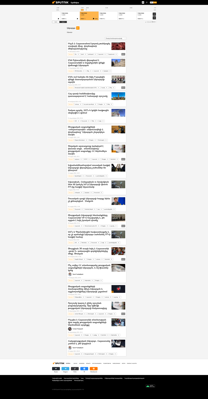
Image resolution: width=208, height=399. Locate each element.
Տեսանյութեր (116, 363)
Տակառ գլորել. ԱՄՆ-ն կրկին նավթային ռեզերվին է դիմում (88, 111)
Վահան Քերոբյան (79, 313)
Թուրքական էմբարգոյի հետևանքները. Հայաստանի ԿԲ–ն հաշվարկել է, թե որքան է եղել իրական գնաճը (88, 218)
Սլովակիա (87, 192)
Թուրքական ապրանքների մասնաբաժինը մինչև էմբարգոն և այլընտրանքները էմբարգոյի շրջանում (87, 289)
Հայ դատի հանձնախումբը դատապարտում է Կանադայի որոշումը (88, 94)
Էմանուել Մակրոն (89, 209)
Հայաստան (100, 54)
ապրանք (112, 226)
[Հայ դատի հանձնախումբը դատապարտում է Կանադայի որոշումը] (118, 96)
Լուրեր (63, 15)
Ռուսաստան (84, 121)
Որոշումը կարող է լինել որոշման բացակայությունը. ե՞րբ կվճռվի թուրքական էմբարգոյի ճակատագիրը (87, 306)
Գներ (93, 121)
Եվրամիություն (78, 176)
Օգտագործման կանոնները (71, 378)
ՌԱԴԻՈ (85, 159)
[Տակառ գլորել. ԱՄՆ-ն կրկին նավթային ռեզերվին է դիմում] (118, 113)
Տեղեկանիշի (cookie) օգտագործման (62, 380)
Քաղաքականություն (89, 354)
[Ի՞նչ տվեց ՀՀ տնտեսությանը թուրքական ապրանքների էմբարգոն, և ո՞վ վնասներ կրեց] (118, 268)
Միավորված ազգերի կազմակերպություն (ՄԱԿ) (86, 87)
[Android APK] (150, 386)
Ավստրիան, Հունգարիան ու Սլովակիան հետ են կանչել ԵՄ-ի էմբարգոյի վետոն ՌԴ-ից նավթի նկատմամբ (88, 184)
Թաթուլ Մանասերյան (80, 140)
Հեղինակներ (88, 280)
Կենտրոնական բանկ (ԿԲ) (91, 226)
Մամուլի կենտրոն (132, 363)
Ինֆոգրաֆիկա (78, 297)
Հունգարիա (77, 192)
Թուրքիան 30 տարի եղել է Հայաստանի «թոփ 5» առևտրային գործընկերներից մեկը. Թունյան (88, 251)
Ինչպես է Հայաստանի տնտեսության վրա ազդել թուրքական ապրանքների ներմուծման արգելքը (87, 322)
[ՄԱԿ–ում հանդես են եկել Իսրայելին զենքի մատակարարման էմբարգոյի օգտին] (118, 79)
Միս (76, 54)
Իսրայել (103, 87)
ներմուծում (113, 159)
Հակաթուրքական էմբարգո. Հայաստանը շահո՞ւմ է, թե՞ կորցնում (89, 342)
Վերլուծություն (97, 363)
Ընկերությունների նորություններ (113, 378)
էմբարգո (71, 28)
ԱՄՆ (76, 121)
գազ (99, 209)
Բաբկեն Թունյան (79, 259)
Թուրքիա (100, 104)
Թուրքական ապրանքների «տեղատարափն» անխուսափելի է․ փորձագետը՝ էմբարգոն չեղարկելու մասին (86, 131)
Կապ (82, 378)
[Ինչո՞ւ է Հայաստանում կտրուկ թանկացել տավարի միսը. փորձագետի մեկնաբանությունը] (118, 46)
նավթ (100, 121)
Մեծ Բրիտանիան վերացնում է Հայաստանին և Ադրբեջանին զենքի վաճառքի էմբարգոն (86, 63)
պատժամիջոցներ (100, 176)
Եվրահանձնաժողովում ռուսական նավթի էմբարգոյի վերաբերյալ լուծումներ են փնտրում (89, 168)
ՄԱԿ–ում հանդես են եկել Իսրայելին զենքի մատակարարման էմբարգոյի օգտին (86, 79)
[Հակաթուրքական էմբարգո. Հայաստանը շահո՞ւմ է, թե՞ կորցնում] (118, 343)
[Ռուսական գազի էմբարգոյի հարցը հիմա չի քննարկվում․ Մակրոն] (118, 201)
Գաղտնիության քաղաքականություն (134, 378)
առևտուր (98, 259)
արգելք (95, 335)
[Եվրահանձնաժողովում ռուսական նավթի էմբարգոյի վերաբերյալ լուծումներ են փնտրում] (118, 168)
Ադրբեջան (106, 71)
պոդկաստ (77, 159)
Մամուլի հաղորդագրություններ (94, 378)
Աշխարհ (88, 363)
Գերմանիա (84, 242)
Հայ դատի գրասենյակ (89, 104)
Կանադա (77, 104)
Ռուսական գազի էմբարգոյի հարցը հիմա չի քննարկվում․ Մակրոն (89, 199)
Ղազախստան (111, 54)
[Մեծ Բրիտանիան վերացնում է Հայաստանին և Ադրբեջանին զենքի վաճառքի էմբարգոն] (118, 63)
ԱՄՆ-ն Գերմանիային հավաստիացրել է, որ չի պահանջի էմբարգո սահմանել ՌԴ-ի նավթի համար (89, 234)
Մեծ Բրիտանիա (78, 71)
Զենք (88, 71)
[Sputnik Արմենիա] (61, 4)
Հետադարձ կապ (78, 380)
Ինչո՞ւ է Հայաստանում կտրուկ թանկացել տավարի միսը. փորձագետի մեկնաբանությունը (89, 46)
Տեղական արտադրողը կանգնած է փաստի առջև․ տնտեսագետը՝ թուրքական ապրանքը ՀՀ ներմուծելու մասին (87, 150)
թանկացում (91, 54)
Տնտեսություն (101, 140)
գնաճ (82, 54)
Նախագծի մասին (57, 378)
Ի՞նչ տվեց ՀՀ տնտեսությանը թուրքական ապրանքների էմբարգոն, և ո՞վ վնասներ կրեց (89, 268)
